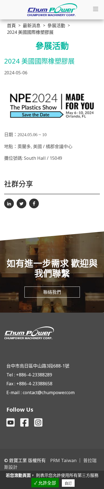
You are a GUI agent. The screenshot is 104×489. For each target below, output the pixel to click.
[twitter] (21, 203)
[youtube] (10, 422)
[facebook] (34, 203)
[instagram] (38, 422)
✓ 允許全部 (45, 483)
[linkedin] (9, 203)
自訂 (68, 483)
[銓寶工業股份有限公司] (52, 332)
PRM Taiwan (63, 460)
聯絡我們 (52, 292)
